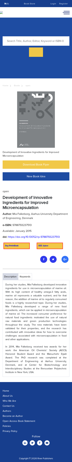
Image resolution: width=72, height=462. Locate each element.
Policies (7, 426)
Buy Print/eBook (12, 246)
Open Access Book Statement (19, 421)
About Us (8, 395)
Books (17, 85)
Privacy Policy (10, 431)
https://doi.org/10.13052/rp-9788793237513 (34, 237)
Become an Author (13, 416)
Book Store (29, 3)
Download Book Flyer (36, 164)
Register (63, 3)
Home (5, 85)
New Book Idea (36, 176)
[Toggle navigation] (66, 12)
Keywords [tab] (25, 276)
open (28, 85)
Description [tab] (10, 276)
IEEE (43, 246)
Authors (7, 411)
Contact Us (9, 405)
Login (53, 3)
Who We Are (9, 400)
